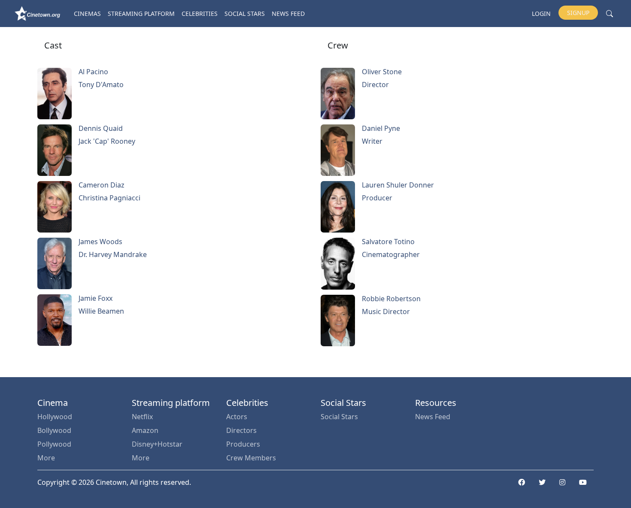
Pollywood (54, 444)
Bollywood (54, 430)
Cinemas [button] (87, 13)
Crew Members (251, 458)
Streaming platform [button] (141, 13)
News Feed (288, 13)
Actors (236, 416)
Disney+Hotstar (157, 444)
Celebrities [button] (200, 13)
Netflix (142, 416)
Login (541, 13)
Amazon (145, 430)
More (46, 458)
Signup (578, 13)
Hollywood (54, 416)
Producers (243, 444)
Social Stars (244, 13)
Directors (241, 430)
